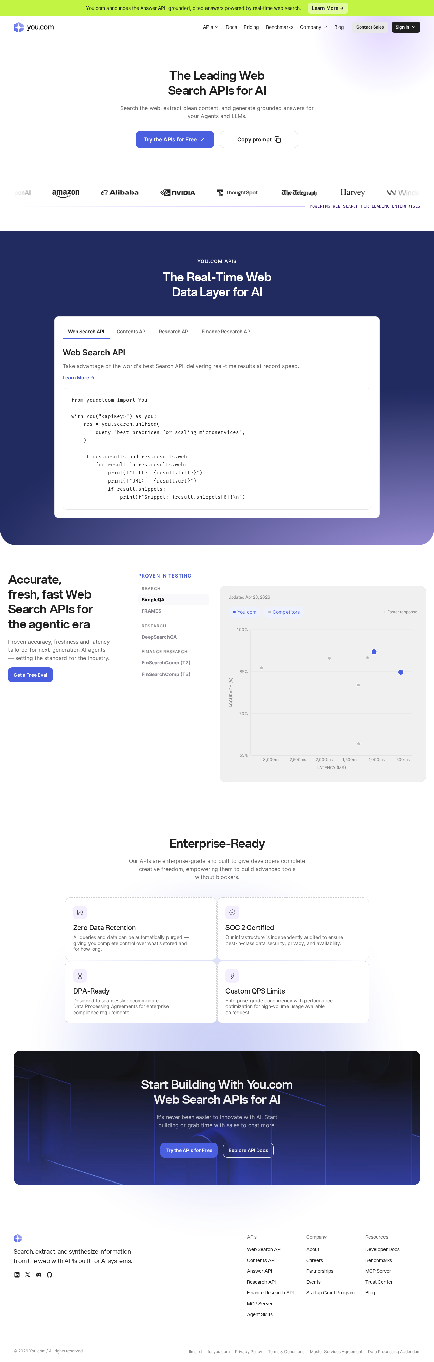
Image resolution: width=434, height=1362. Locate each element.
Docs (231, 27)
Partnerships (319, 1271)
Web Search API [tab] (86, 331)
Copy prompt (254, 139)
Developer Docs (382, 1249)
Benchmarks (279, 27)
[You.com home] (34, 27)
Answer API (259, 1271)
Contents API (261, 1260)
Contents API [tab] (132, 331)
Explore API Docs (248, 1150)
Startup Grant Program (330, 1293)
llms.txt (195, 1351)
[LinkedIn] (17, 1274)
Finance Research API (270, 1293)
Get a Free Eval (30, 675)
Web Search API (264, 1249)
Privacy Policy (248, 1351)
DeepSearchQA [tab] (159, 637)
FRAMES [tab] (151, 611)
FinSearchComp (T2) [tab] (166, 662)
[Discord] (38, 1274)
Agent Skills (260, 1314)
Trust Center (379, 1282)
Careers (314, 1260)
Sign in (402, 27)
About (312, 1249)
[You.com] (73, 1238)
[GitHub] (49, 1274)
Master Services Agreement (336, 1351)
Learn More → (328, 8)
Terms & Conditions (286, 1351)
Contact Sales (370, 27)
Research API (261, 1282)
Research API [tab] (174, 331)
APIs (208, 27)
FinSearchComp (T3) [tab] (166, 674)
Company (310, 27)
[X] (27, 1274)
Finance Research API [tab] (227, 331)
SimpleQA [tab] (153, 599)
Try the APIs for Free (170, 139)
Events (313, 1282)
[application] (322, 699)
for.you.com (219, 1351)
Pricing (251, 27)
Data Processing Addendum (394, 1351)
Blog (339, 27)
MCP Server (260, 1304)
